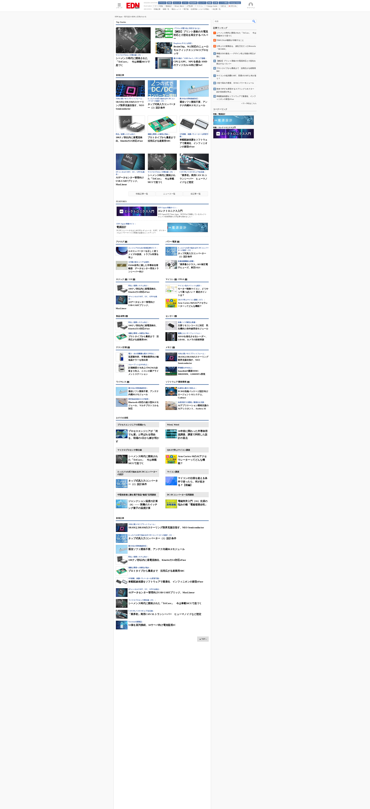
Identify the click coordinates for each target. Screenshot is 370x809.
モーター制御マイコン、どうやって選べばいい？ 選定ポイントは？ (193, 292)
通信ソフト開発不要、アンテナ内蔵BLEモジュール (156, 549)
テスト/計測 (121, 347)
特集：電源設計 (219, 114)
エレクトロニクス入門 (170, 211)
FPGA (181, 279)
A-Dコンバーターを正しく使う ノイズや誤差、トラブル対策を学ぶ (144, 254)
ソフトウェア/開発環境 (176, 382)
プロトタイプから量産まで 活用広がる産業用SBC (156, 570)
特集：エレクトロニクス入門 (224, 127)
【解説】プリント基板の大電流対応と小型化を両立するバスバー (191, 35)
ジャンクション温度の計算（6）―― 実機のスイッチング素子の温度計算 (143, 504)
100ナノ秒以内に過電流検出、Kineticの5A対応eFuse (157, 560)
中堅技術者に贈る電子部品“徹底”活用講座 (137, 495)
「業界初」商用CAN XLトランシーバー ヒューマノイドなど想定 (193, 178)
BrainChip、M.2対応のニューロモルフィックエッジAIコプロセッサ (191, 50)
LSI (130, 279)
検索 (254, 21)
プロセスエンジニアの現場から (132, 425)
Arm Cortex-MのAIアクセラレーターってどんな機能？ (192, 460)
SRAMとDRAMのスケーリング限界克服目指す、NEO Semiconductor (130, 105)
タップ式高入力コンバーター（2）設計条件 (152, 538)
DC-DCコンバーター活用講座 (180, 495)
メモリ (169, 347)
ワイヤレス (121, 382)
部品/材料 (120, 316)
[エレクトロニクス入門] (136, 211)
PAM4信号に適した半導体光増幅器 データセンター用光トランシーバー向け (143, 268)
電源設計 (121, 227)
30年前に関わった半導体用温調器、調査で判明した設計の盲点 (193, 434)
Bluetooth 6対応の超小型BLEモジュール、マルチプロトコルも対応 (143, 405)
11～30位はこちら (250, 103)
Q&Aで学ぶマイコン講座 (178, 450)
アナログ (120, 242)
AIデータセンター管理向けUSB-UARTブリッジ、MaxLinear (130, 181)
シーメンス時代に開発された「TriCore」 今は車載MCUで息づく (133, 62)
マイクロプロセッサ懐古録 (130, 450)
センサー (170, 316)
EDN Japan (118, 16)
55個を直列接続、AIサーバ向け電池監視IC (152, 625)
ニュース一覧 (169, 194)
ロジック (120, 279)
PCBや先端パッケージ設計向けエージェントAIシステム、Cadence (193, 394)
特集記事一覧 (142, 194)
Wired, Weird (173, 425)
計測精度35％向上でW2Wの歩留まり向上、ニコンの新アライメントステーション (143, 371)
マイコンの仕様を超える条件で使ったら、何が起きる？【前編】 (192, 481)
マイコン (170, 279)
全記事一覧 (195, 194)
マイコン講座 (173, 472)
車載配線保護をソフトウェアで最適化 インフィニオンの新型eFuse (193, 143)
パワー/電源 (171, 242)
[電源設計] (187, 227)
